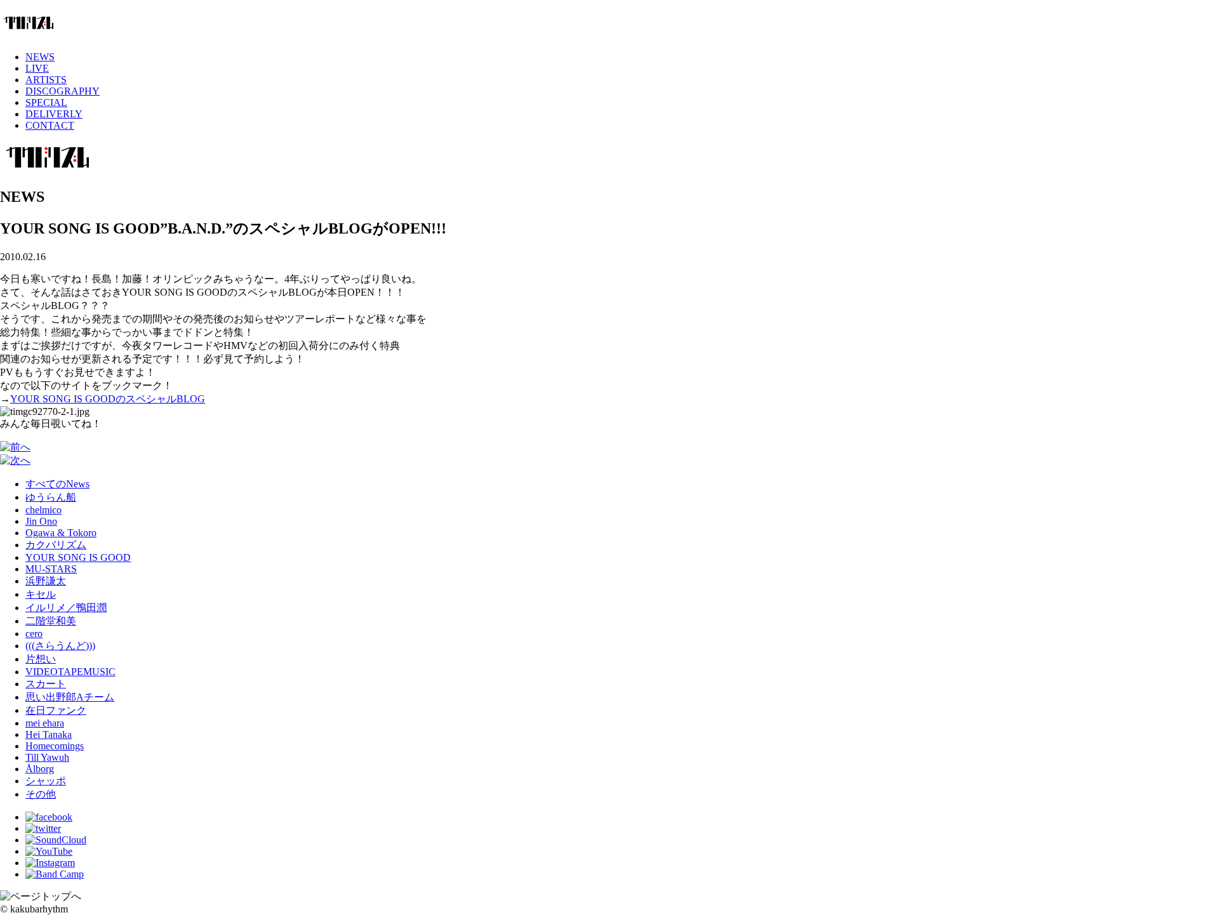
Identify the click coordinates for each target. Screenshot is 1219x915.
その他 (40, 794)
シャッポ (45, 780)
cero (34, 633)
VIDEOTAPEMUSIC (70, 671)
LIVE (37, 68)
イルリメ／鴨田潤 (66, 607)
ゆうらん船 (50, 497)
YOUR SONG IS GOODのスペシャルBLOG (107, 398)
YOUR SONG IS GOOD (78, 557)
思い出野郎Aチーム (69, 697)
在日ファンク (55, 710)
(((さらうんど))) (60, 645)
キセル (40, 594)
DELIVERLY (54, 114)
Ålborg (39, 768)
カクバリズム (55, 544)
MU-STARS (51, 568)
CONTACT (49, 125)
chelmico (43, 509)
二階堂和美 (50, 620)
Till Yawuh (47, 757)
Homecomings (54, 746)
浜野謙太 (45, 581)
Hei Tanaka (48, 734)
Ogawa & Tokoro (61, 532)
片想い (40, 659)
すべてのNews (57, 483)
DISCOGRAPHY (62, 91)
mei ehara (44, 723)
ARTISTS (46, 79)
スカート (45, 683)
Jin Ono (41, 521)
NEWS (40, 56)
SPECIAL (46, 102)
